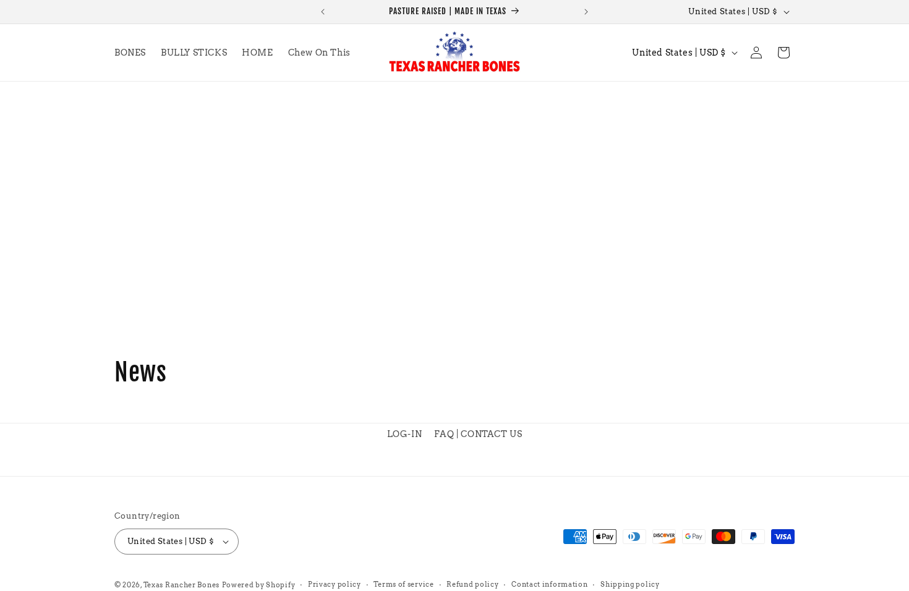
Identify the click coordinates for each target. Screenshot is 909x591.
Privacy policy (334, 584)
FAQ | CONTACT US (478, 434)
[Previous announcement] (322, 11)
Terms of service (403, 584)
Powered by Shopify (259, 584)
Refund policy (472, 584)
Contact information (549, 584)
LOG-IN (404, 434)
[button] (783, 52)
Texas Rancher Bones (181, 584)
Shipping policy (630, 584)
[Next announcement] (586, 11)
